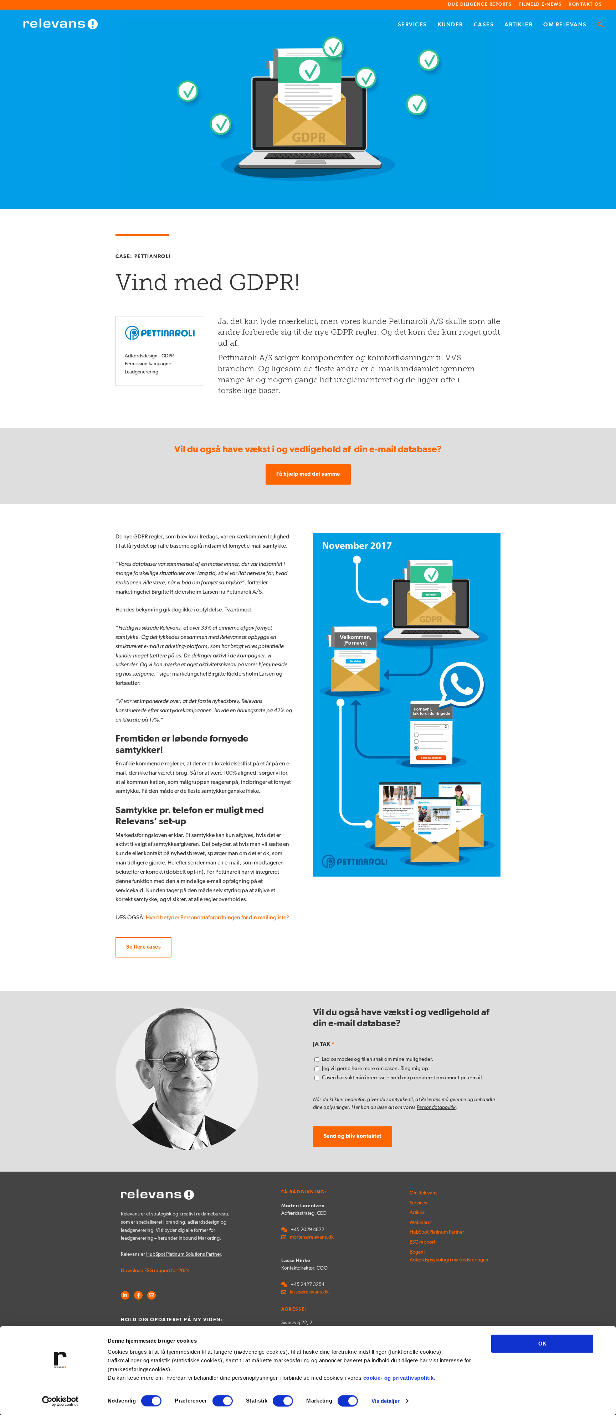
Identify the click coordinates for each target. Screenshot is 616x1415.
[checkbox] (406, 1069)
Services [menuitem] (412, 25)
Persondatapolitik (436, 1107)
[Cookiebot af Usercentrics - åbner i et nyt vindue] (60, 1401)
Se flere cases (143, 947)
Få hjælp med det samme (308, 474)
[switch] (222, 1400)
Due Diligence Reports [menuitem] (480, 4)
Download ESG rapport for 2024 (155, 1271)
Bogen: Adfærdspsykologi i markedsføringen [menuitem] (435, 1256)
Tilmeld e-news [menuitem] (540, 4)
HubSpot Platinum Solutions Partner (183, 1254)
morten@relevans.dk (312, 1237)
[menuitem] (600, 25)
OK (542, 1344)
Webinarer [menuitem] (421, 1222)
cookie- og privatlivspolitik (398, 1378)
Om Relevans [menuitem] (565, 25)
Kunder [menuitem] (450, 25)
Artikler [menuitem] (518, 25)
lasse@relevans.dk (309, 1292)
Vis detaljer (385, 1401)
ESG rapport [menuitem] (422, 1242)
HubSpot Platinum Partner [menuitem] (435, 1232)
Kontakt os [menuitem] (585, 4)
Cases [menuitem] (484, 25)
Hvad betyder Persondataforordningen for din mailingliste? (217, 918)
